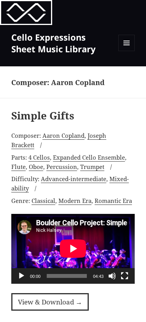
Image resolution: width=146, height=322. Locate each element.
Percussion (61, 167)
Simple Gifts (42, 116)
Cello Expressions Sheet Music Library (53, 43)
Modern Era (74, 201)
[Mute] (112, 276)
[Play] (21, 276)
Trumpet (92, 167)
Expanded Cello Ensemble (89, 157)
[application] (73, 248)
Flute (18, 167)
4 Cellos (39, 157)
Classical (43, 201)
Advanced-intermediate (73, 179)
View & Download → (50, 301)
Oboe (36, 167)
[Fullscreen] (124, 276)
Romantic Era (113, 201)
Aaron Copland (63, 135)
